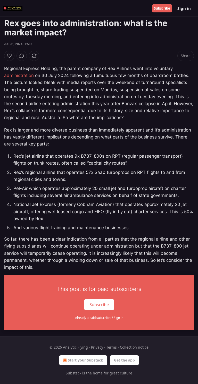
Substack (73, 373)
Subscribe (162, 8)
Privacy (97, 347)
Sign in (184, 8)
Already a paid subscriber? (99, 318)
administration (19, 75)
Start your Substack (85, 360)
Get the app (124, 360)
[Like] (9, 56)
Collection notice (134, 347)
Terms (111, 347)
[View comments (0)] (21, 56)
